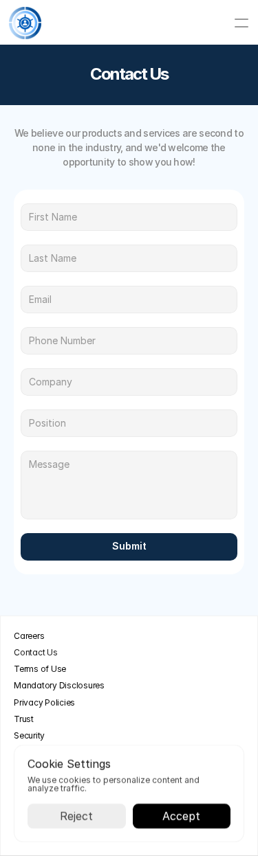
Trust (24, 719)
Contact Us (36, 652)
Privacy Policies (44, 702)
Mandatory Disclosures (59, 685)
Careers (29, 636)
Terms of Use (40, 669)
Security (29, 735)
